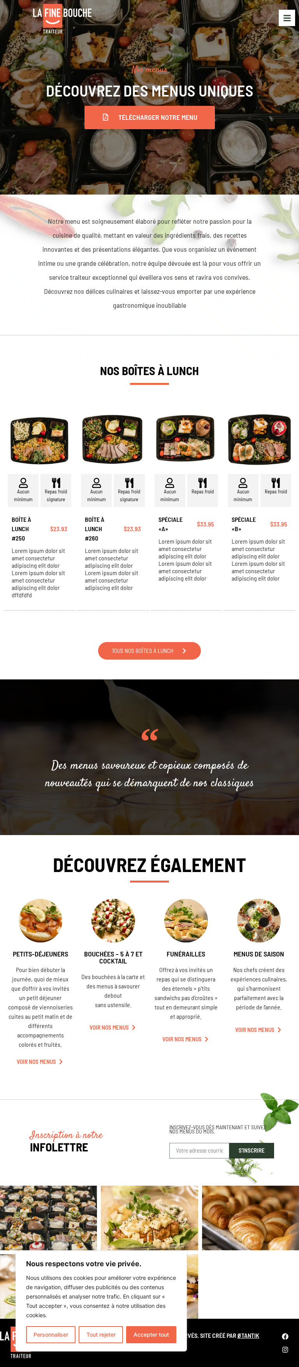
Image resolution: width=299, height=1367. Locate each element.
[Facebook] (285, 1336)
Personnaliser (50, 1334)
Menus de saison (259, 953)
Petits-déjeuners (40, 953)
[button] (149, 117)
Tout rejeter (101, 1334)
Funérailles (186, 953)
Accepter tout (151, 1334)
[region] (101, 1301)
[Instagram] (285, 1349)
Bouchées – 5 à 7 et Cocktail (113, 957)
